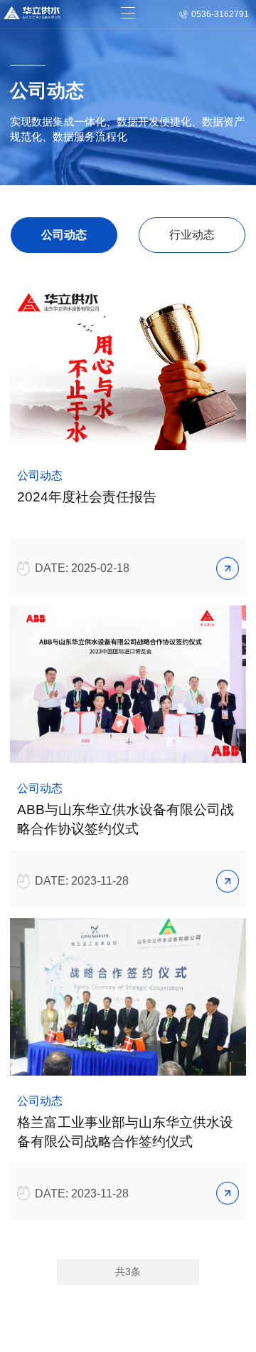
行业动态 (192, 235)
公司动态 (64, 235)
